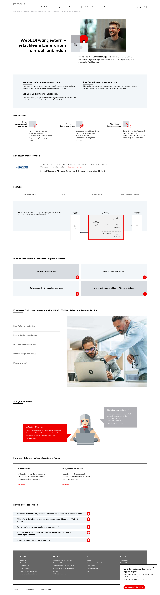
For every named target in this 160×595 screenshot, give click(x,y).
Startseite (16, 11)
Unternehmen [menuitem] (73, 7)
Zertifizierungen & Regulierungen (63, 565)
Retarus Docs (124, 560)
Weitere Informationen (115, 424)
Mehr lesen (21, 484)
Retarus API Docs (125, 563)
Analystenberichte (92, 568)
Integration (56, 11)
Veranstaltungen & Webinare (96, 563)
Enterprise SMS (25, 565)
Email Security (24, 568)
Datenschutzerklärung (46, 589)
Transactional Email (26, 563)
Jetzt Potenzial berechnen (134, 587)
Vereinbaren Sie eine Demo (28, 574)
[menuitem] (137, 7)
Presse (89, 560)
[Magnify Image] (106, 239)
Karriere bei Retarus (59, 563)
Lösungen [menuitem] (58, 7)
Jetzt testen (30, 438)
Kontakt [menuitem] (104, 7)
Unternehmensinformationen (62, 560)
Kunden (55, 571)
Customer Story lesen (75, 167)
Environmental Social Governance (63, 568)
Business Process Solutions (40, 11)
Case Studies (91, 565)
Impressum (16, 589)
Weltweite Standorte (59, 574)
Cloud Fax (23, 560)
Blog (88, 571)
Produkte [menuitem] (44, 7)
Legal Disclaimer (30, 589)
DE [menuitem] (144, 7)
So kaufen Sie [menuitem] (90, 7)
